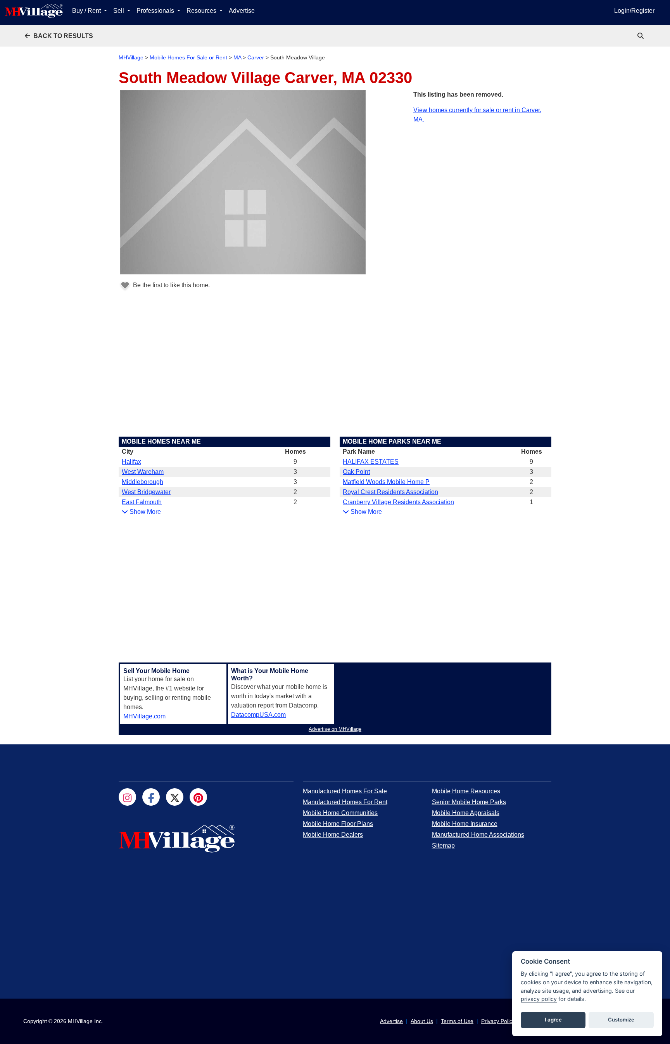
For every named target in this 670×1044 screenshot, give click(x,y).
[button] (59, 36)
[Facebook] (151, 797)
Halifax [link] (131, 461)
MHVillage (131, 57)
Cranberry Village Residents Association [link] (398, 502)
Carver (255, 57)
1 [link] (531, 502)
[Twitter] (174, 797)
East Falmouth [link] (142, 502)
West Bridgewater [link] (146, 492)
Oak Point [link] (356, 471)
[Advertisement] (482, 178)
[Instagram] (127, 797)
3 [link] (295, 471)
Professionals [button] (156, 10)
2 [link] (295, 492)
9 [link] (295, 461)
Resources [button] (202, 10)
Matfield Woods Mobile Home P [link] (386, 482)
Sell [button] (119, 10)
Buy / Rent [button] (87, 10)
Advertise (242, 10)
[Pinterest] (198, 797)
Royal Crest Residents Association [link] (390, 492)
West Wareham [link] (143, 471)
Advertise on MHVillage (335, 729)
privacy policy (539, 998)
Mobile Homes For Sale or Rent (188, 57)
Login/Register (634, 10)
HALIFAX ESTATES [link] (371, 461)
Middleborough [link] (142, 482)
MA (237, 57)
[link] (641, 36)
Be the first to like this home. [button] (170, 285)
